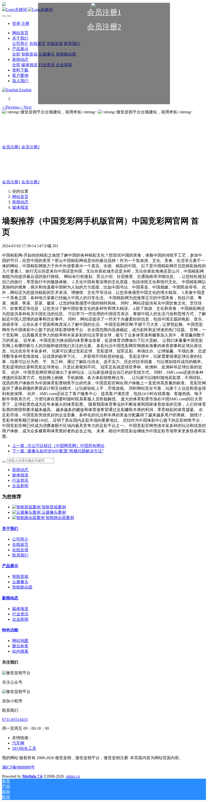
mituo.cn (73, 776)
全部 (16, 54)
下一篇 (58, 451)
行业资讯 (20, 480)
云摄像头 (20, 582)
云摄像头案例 (54, 512)
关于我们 (10, 528)
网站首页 (20, 196)
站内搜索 (20, 651)
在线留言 (20, 544)
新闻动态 (20, 202)
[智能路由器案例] (29, 517)
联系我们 (20, 555)
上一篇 (58, 445)
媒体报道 (20, 207)
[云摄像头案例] (27, 512)
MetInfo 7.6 (32, 776)
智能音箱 (20, 576)
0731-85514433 (15, 719)
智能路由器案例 (60, 517)
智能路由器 (22, 587)
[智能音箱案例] (27, 507)
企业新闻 (20, 486)
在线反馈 (20, 550)
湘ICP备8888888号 (18, 767)
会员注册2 (30, 147)
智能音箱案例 (54, 507)
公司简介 (20, 539)
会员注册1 (11, 147)
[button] (11, 107)
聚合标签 (20, 646)
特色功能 (10, 630)
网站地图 (20, 640)
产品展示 (10, 566)
